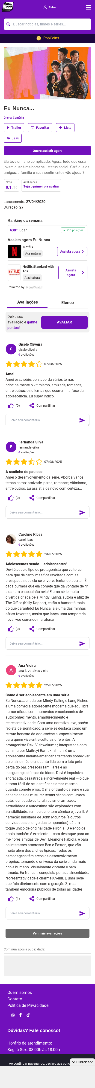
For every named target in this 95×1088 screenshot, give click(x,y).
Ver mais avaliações (47, 933)
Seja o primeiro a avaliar (41, 186)
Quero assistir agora (47, 151)
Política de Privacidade (28, 1005)
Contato (14, 998)
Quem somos (19, 992)
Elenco (67, 302)
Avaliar (64, 322)
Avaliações (27, 302)
